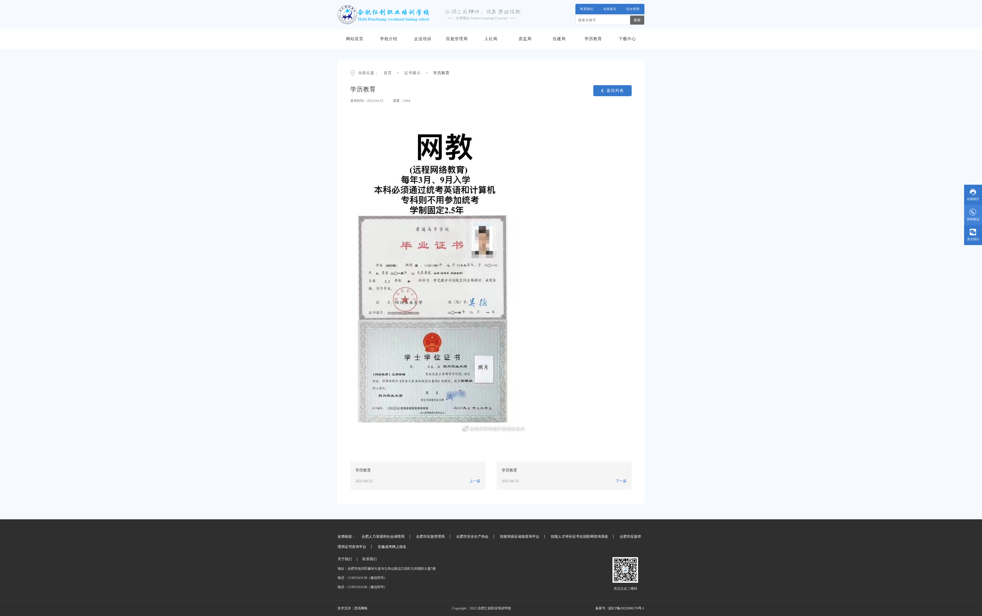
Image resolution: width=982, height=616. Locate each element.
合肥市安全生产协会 (472, 536)
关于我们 (345, 559)
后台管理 (633, 9)
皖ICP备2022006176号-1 (626, 608)
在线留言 (610, 9)
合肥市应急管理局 (430, 536)
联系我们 (587, 9)
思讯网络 (360, 608)
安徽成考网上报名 (392, 547)
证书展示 (412, 73)
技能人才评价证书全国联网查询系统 (579, 536)
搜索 (637, 20)
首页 (388, 73)
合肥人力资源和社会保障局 (383, 536)
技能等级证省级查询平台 (519, 536)
